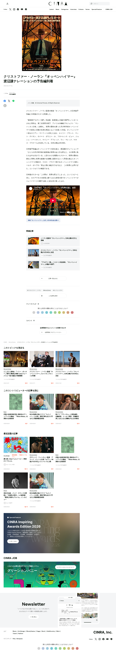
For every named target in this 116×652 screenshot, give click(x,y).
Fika (14, 638)
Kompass (20, 638)
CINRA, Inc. (102, 632)
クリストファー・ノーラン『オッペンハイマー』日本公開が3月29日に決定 (67, 374)
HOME (5, 342)
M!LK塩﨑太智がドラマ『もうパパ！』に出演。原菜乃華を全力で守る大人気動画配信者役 (41, 416)
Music (15, 631)
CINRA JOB (108, 9)
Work (58, 631)
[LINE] (26, 9)
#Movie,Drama (47, 290)
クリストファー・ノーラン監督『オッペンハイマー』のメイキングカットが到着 (41, 374)
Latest (51, 9)
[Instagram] (14, 9)
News (57, 9)
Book (43, 631)
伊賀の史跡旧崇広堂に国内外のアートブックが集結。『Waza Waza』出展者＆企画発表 (16, 416)
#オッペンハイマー (57, 290)
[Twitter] (10, 9)
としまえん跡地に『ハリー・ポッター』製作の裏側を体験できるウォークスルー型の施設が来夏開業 (15, 374)
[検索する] (91, 3)
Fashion (20, 633)
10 (72, 312)
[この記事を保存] (5, 105)
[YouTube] (22, 9)
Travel (15, 633)
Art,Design (21, 631)
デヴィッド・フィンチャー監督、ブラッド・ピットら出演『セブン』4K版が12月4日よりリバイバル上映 (41, 459)
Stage (38, 631)
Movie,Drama (12, 342)
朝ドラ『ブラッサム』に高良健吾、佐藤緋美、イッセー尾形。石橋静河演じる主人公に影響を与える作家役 (67, 416)
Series (88, 9)
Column (81, 9)
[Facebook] (18, 9)
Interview (73, 9)
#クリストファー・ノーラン (34, 290)
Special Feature (97, 9)
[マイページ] (7, 4)
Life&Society (50, 631)
